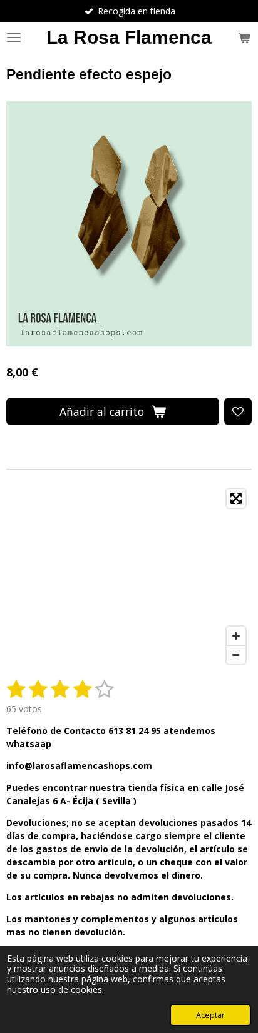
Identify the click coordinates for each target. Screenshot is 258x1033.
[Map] (129, 576)
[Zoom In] (236, 636)
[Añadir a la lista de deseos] (238, 411)
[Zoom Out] (236, 654)
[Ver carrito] (244, 37)
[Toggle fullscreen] (236, 498)
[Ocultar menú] (14, 37)
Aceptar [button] (210, 1015)
